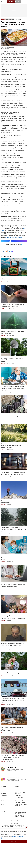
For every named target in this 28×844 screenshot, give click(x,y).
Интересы (3, 811)
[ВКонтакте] (4, 251)
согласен (14, 841)
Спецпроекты (18, 795)
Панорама (17, 786)
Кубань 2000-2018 (19, 797)
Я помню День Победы (20, 802)
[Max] (12, 251)
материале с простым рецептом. (13, 237)
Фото (2, 802)
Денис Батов (18, 19)
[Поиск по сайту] (26, 1)
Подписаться (15, 241)
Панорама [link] (3, 449)
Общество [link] (3, 281)
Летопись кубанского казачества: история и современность (20, 792)
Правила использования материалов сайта (20, 813)
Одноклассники (14, 820)
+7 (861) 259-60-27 (7, 827)
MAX (22, 244)
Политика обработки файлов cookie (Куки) (19, 816)
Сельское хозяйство (5, 809)
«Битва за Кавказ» (19, 788)
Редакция (17, 807)
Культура (3, 800)
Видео (2, 804)
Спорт (2, 797)
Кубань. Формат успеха (20, 800)
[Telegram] (9, 251)
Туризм (2, 806)
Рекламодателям (19, 810)
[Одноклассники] (6, 251)
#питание (3, 248)
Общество (4, 19)
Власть (2, 791)
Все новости (3, 786)
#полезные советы (15, 248)
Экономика (3, 793)
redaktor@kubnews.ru (20, 827)
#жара (8, 248)
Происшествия (4, 795)
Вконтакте (11, 820)
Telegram (17, 820)
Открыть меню (1, 1)
